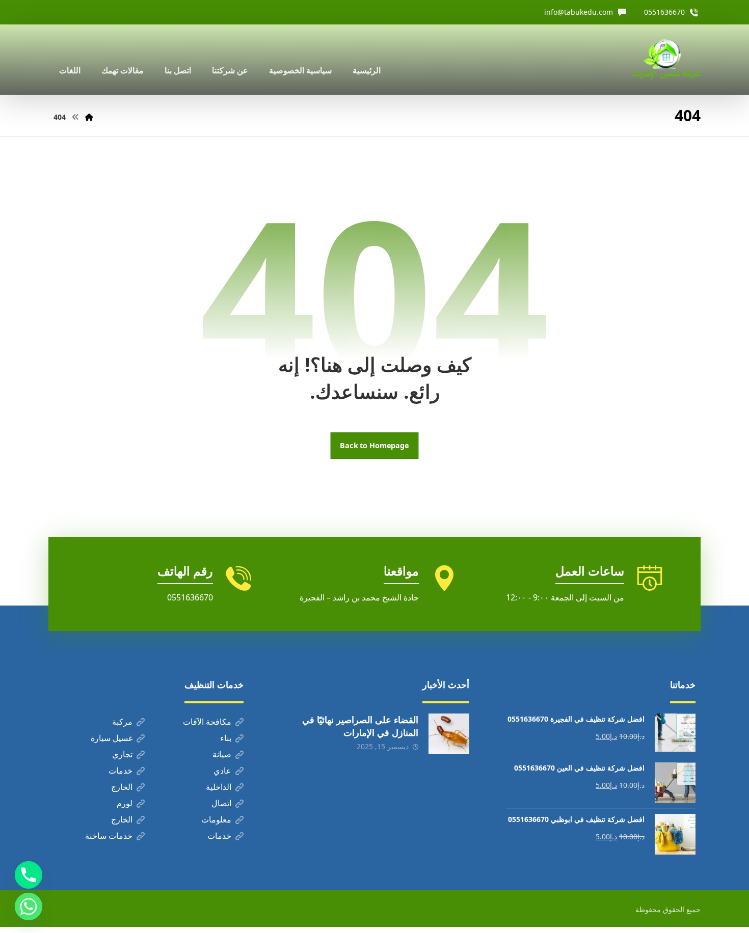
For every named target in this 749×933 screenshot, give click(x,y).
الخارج (121, 786)
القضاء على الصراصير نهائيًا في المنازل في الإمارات (360, 726)
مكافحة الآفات (207, 721)
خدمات (120, 770)
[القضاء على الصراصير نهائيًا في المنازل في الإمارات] (449, 734)
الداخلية (218, 786)
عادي (222, 770)
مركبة (122, 721)
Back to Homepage (374, 446)
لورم (124, 803)
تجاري (122, 754)
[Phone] (28, 875)
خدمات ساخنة (108, 835)
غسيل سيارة (111, 738)
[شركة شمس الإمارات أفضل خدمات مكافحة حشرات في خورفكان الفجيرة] (666, 59)
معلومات (216, 819)
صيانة (221, 754)
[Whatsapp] (28, 906)
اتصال (221, 803)
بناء (225, 738)
